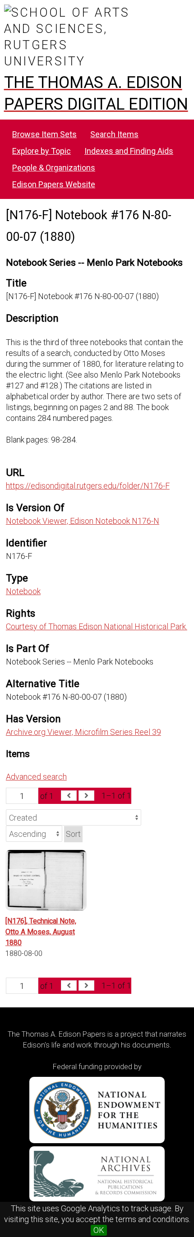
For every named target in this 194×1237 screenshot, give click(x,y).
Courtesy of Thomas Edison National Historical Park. (96, 626)
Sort (73, 834)
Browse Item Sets (44, 134)
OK (98, 1230)
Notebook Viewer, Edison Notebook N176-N (82, 521)
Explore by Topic (41, 151)
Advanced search (36, 776)
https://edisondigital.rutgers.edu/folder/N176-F (88, 485)
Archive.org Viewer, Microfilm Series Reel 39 (83, 732)
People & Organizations (53, 167)
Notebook (23, 591)
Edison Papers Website (53, 184)
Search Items (114, 134)
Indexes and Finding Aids (128, 151)
